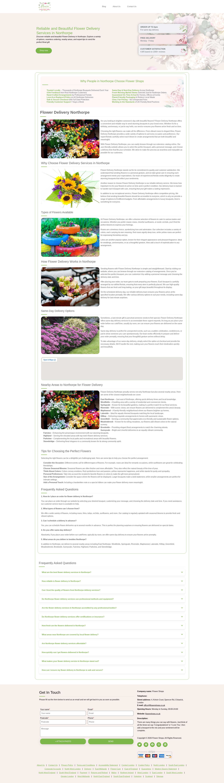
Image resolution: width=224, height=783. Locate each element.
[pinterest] (146, 744)
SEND (111, 741)
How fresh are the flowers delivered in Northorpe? (64, 626)
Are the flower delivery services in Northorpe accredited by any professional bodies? (79, 608)
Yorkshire (138, 776)
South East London (176, 765)
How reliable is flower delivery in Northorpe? (61, 581)
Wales (113, 773)
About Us (116, 6)
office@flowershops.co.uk (154, 705)
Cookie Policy (144, 765)
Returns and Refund (99, 773)
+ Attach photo (63, 741)
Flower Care (115, 769)
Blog (104, 6)
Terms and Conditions (86, 765)
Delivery (87, 769)
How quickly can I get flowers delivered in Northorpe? (65, 652)
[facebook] (152, 744)
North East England (101, 776)
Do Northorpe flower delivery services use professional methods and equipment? (78, 599)
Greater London (67, 776)
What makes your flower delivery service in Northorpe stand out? (70, 661)
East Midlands (101, 769)
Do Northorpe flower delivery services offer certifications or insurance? (73, 617)
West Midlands (83, 776)
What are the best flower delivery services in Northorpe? (66, 572)
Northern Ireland (127, 773)
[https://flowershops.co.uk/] (44, 6)
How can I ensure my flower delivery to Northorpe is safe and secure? (72, 670)
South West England (67, 773)
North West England (47, 773)
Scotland (149, 776)
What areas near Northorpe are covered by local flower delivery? (70, 635)
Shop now (44, 50)
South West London (174, 773)
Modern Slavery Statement (166, 769)
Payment (83, 773)
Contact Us (131, 6)
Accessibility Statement (108, 765)
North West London (73, 769)
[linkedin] (165, 744)
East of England (131, 769)
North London (159, 765)
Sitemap (159, 776)
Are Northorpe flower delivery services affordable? (64, 643)
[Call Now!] (153, 696)
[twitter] (139, 744)
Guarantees (146, 769)
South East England (121, 776)
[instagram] (158, 744)
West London (142, 773)
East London (157, 773)
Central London (128, 765)
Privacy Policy (67, 765)
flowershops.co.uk (152, 714)
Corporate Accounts (53, 769)
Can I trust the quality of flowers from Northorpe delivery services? (71, 590)
